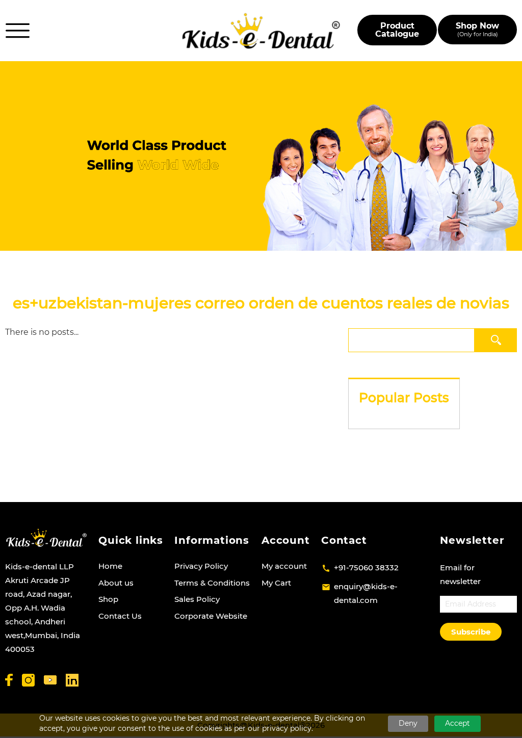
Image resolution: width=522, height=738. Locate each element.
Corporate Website (210, 616)
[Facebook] (9, 680)
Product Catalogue (397, 30)
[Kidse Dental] (46, 538)
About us (116, 583)
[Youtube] (50, 680)
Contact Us (120, 616)
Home (110, 566)
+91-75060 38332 (366, 567)
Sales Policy (197, 599)
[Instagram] (28, 680)
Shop (108, 599)
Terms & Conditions (212, 583)
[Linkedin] (72, 680)
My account (284, 566)
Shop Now (477, 29)
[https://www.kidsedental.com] (261, 31)
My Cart (276, 583)
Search (496, 340)
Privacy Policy (201, 566)
